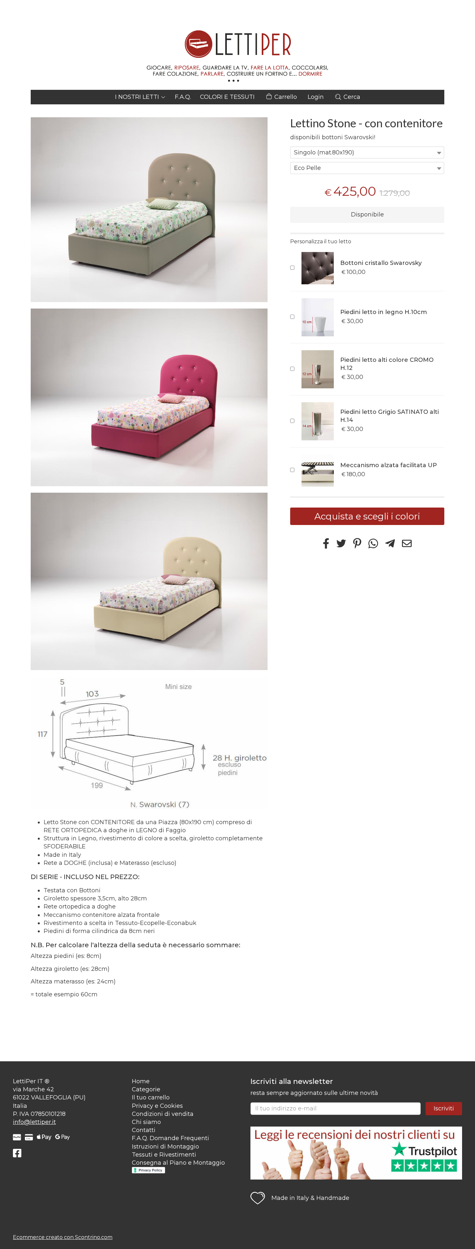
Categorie (146, 1089)
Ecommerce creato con (62, 1237)
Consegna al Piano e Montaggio (178, 1162)
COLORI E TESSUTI (227, 96)
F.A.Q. (183, 96)
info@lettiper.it (34, 1122)
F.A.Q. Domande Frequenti (170, 1138)
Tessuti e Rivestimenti (164, 1154)
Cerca (351, 96)
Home (141, 1081)
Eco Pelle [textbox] (307, 168)
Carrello (285, 96)
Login (316, 96)
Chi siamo (146, 1122)
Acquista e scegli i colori (367, 516)
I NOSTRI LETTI (138, 96)
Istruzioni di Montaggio (165, 1146)
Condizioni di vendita (163, 1114)
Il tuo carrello (151, 1097)
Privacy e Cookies (157, 1105)
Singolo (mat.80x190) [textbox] (324, 152)
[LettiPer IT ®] (237, 45)
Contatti (143, 1130)
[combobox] (367, 152)
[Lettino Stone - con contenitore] (149, 209)
